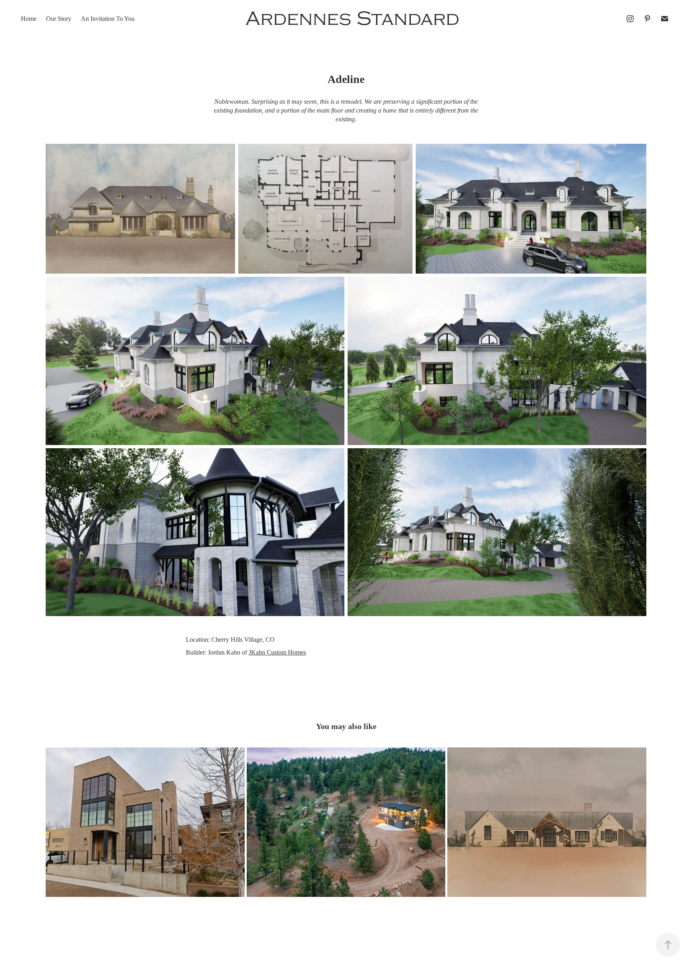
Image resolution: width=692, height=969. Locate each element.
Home (28, 18)
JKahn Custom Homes (277, 652)
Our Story (58, 18)
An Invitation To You (108, 18)
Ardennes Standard (352, 18)
